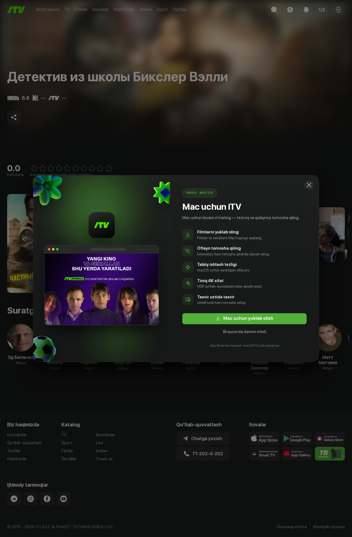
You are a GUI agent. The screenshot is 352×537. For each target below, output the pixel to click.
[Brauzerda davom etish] (309, 185)
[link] (244, 318)
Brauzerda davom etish (244, 331)
